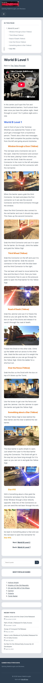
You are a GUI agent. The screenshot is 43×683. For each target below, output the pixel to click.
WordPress (24, 679)
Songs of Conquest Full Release (15, 629)
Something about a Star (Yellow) (20, 45)
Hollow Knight (13, 583)
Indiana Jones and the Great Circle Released (19, 617)
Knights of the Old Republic (18, 585)
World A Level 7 (24, 547)
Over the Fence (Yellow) (17, 42)
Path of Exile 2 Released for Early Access (18, 623)
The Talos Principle (18, 66)
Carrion (11, 591)
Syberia (11, 593)
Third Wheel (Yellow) (16, 35)
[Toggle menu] (4, 14)
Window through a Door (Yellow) (20, 32)
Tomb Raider (13, 596)
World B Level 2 (24, 542)
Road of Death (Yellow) (17, 39)
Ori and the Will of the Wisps (19, 588)
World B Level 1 (13, 28)
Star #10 (12, 49)
